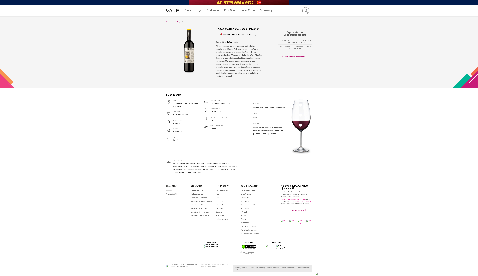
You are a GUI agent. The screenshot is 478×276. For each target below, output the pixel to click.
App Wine (245, 208)
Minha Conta (222, 186)
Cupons (219, 212)
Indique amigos (197, 194)
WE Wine (244, 215)
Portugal (177, 22)
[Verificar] (249, 248)
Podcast (244, 219)
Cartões (219, 197)
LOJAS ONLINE (172, 186)
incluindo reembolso (303, 201)
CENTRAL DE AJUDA (295, 210)
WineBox (199, 197)
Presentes (220, 215)
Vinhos (169, 22)
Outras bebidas (172, 194)
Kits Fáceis (230, 10)
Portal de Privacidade (249, 230)
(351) (255, 36)
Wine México (246, 201)
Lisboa (186, 22)
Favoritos (219, 208)
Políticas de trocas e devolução (293, 199)
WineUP (244, 212)
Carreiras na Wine (248, 190)
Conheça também (249, 186)
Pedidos (219, 194)
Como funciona (197, 190)
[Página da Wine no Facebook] (283, 222)
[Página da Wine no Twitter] (291, 222)
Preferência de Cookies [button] (250, 233)
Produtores (212, 10)
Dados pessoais (222, 190)
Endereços (220, 201)
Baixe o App (266, 10)
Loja (199, 10)
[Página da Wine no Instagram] (300, 222)
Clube (188, 10)
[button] (305, 10)
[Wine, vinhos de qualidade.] (167, 266)
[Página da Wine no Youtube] (309, 222)
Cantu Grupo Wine (248, 226)
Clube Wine (196, 186)
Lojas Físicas (248, 10)
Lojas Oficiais (246, 194)
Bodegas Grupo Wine (249, 205)
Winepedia (245, 223)
